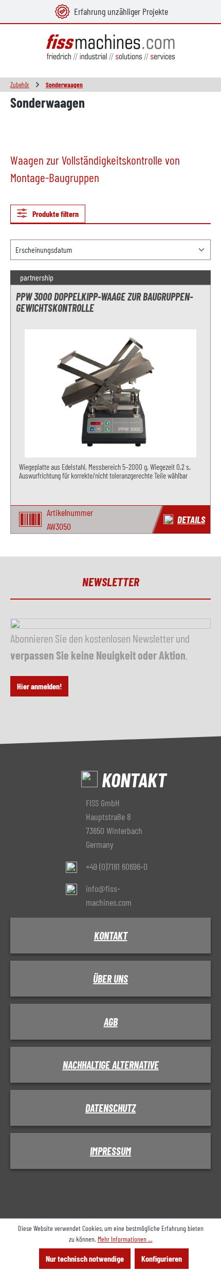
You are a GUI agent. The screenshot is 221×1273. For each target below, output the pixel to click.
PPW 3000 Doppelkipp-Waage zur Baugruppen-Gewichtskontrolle (104, 302)
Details (191, 519)
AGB (111, 1022)
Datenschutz (110, 1108)
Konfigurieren (161, 1258)
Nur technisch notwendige (85, 1258)
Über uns (110, 978)
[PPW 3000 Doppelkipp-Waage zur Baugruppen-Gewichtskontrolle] (110, 393)
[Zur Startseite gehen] (110, 47)
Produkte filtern (55, 213)
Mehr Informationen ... (125, 1239)
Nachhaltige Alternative (111, 1065)
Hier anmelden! (39, 686)
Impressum (110, 1151)
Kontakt (110, 935)
